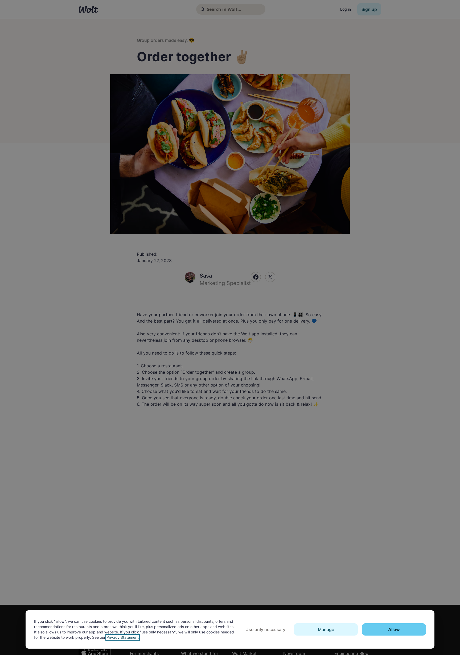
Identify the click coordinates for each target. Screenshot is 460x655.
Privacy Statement (122, 637)
